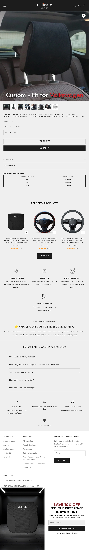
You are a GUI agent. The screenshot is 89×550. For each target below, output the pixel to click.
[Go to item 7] (48, 107)
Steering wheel (9, 441)
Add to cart (44, 141)
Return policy (28, 449)
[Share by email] (19, 126)
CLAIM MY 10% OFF (67, 528)
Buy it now (44, 148)
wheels (6, 461)
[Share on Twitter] (13, 126)
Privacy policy (28, 441)
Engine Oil (7, 453)
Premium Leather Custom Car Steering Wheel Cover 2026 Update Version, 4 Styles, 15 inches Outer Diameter (72, 240)
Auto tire (6, 445)
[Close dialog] (84, 490)
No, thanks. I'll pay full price (67, 533)
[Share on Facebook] (10, 126)
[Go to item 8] (55, 107)
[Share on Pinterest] (16, 126)
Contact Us (27, 468)
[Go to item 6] (41, 107)
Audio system (8, 449)
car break (6, 457)
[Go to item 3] (20, 107)
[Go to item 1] (6, 107)
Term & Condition (29, 445)
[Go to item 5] (34, 107)
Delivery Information (30, 453)
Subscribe (61, 460)
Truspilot (20, 413)
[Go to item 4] (27, 107)
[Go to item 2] (13, 107)
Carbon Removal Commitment (34, 464)
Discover (44, 256)
